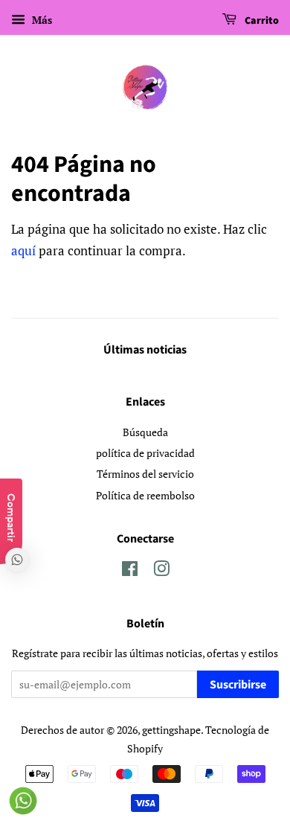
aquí (23, 250)
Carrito (260, 20)
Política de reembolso (145, 495)
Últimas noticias (145, 350)
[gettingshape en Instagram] (161, 571)
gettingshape (171, 730)
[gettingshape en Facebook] (129, 571)
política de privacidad (145, 453)
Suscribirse (238, 685)
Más (40, 20)
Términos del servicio (145, 474)
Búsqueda (145, 432)
